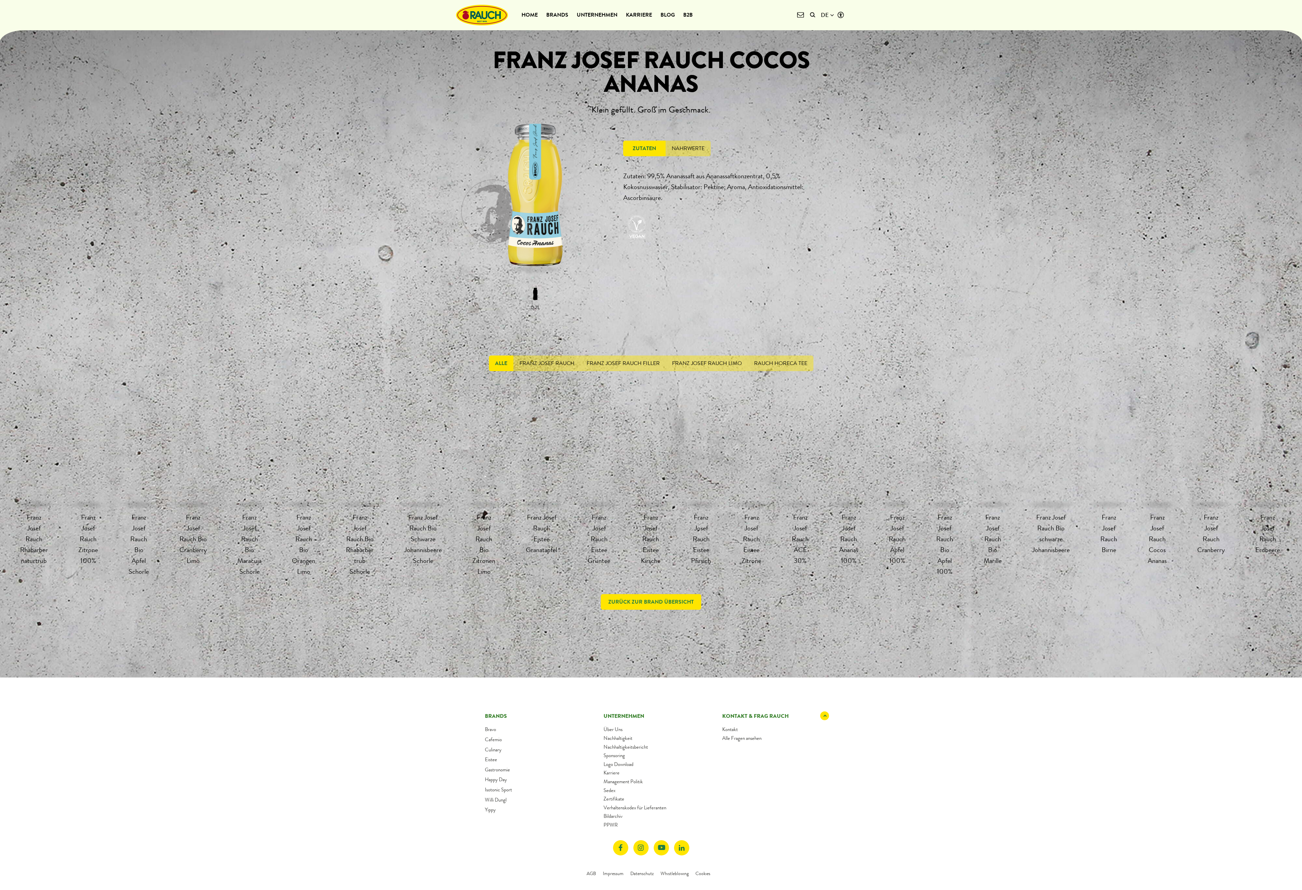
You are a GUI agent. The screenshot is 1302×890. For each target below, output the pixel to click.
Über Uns (613, 729)
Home (529, 15)
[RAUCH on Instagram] (641, 847)
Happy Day (496, 779)
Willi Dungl (496, 800)
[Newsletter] (800, 15)
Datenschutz (642, 873)
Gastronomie (497, 769)
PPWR (611, 825)
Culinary (493, 749)
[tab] (644, 148)
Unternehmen (597, 15)
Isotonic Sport (498, 789)
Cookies (702, 873)
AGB (591, 873)
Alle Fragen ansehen (742, 738)
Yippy (490, 809)
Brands (557, 15)
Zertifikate (614, 799)
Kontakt (730, 729)
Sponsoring (614, 755)
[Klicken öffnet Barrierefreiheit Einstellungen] (840, 15)
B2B (688, 15)
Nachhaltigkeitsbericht (626, 747)
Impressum (613, 873)
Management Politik (623, 781)
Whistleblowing (674, 873)
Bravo (490, 729)
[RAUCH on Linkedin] (681, 847)
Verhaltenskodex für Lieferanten (635, 807)
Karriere (639, 15)
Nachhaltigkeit (618, 738)
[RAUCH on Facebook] (620, 847)
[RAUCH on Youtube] (661, 847)
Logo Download (618, 764)
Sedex (609, 790)
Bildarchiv (613, 816)
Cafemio (493, 739)
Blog (667, 15)
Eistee (491, 759)
